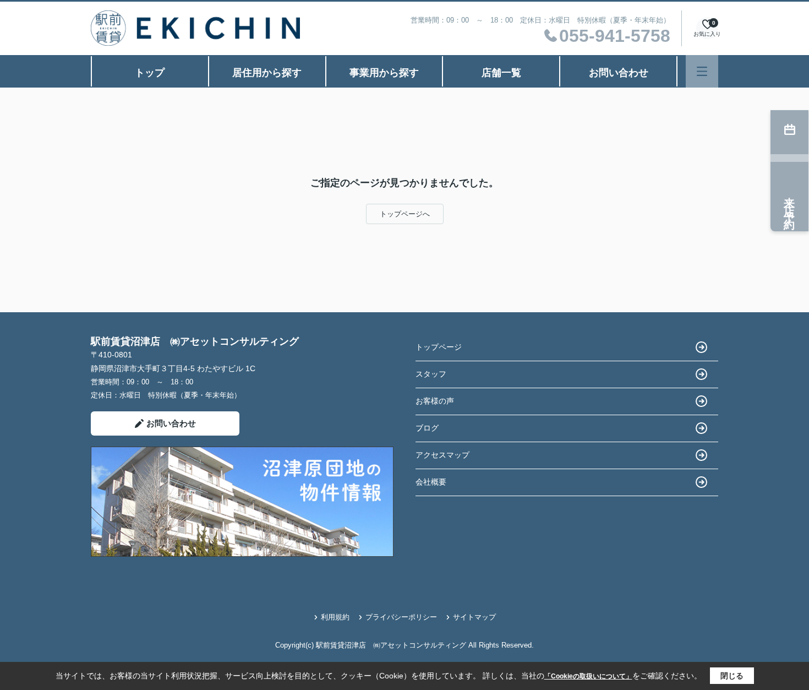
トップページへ (405, 214)
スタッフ (431, 374)
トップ (150, 72)
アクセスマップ (442, 454)
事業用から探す (384, 72)
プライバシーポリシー (401, 617)
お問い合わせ (618, 72)
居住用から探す (267, 72)
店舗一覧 (501, 72)
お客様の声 (435, 400)
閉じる (732, 675)
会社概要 (431, 481)
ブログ (427, 427)
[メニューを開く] (702, 71)
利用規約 (335, 617)
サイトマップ (474, 617)
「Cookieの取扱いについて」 (588, 676)
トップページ (439, 347)
